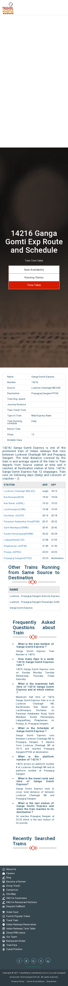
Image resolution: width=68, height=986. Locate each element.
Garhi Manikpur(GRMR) (16, 527)
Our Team (11, 937)
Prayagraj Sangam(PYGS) (18, 558)
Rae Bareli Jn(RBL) (14, 503)
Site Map (10, 894)
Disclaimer (52, 981)
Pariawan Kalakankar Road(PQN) (22, 521)
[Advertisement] (34, 34)
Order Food (11, 912)
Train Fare (11, 945)
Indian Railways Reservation (20, 924)
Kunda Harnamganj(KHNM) (18, 533)
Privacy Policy (18, 981)
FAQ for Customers (16, 898)
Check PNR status (15, 932)
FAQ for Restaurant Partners (21, 902)
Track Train (11, 920)
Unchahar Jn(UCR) (14, 515)
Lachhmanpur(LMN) (15, 509)
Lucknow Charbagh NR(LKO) (19, 491)
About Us (10, 869)
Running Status (34, 277)
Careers (10, 873)
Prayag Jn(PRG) (12, 552)
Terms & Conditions (35, 981)
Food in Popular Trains (17, 916)
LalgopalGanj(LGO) (14, 539)
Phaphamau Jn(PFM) (15, 546)
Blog (8, 877)
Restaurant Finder (15, 941)
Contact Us (11, 890)
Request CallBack (15, 906)
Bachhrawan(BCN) (14, 497)
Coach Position (13, 949)
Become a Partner (15, 881)
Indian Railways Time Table (20, 928)
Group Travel (12, 885)
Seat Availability (34, 269)
